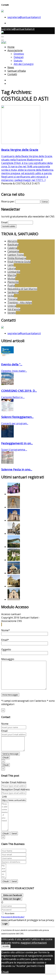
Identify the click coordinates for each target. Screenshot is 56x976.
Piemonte (13, 282)
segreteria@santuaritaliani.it (24, 17)
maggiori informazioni (34, 942)
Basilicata (13, 244)
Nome (4, 723)
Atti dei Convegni (23, 64)
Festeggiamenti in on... (17, 443)
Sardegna (13, 292)
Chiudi (5, 757)
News (10, 67)
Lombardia (13, 272)
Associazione (15, 50)
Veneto (11, 312)
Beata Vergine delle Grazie (19, 150)
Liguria (11, 268)
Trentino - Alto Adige (19, 302)
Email (4, 222)
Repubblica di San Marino (22, 289)
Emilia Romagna (16, 258)
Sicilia (10, 295)
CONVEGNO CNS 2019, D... (19, 391)
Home (10, 47)
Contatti (12, 74)
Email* (5, 640)
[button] (1, 624)
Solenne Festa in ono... (16, 469)
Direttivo (19, 53)
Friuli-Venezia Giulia (18, 261)
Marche (11, 275)
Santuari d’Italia (16, 71)
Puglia (11, 285)
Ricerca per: (8, 201)
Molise (11, 278)
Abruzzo (12, 241)
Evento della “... (11, 364)
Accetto (5, 946)
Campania (13, 251)
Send (14, 833)
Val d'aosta (13, 309)
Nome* (5, 630)
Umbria (11, 306)
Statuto (18, 60)
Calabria (12, 248)
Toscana (12, 299)
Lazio (10, 265)
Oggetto (6, 649)
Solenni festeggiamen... (17, 417)
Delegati (18, 57)
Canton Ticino (15, 254)
